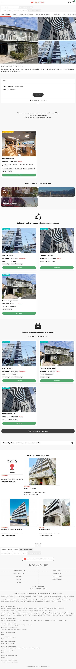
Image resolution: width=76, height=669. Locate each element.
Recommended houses (43, 14)
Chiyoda (3, 612)
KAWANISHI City (23, 648)
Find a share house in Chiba (8, 623)
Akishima (8, 615)
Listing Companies (57, 579)
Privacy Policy (57, 573)
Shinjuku (18, 612)
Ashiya (38, 648)
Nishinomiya (32, 648)
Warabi (44, 192)
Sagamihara (17, 629)
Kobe (16, 648)
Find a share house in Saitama (8, 618)
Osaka (2, 643)
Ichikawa (3, 625)
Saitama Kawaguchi (10, 202)
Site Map (19, 579)
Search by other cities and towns (23, 14)
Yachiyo (29, 625)
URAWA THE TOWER (46, 255)
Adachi (35, 613)
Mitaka (73, 613)
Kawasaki (10, 629)
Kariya (2, 634)
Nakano (70, 612)
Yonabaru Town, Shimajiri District (9, 662)
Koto (38, 612)
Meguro (49, 612)
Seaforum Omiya (7, 255)
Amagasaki (11, 648)
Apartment (56, 14)
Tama (49, 615)
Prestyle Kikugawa (30, 488)
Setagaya (58, 612)
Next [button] (34, 143)
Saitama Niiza (25, 620)
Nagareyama (17, 625)
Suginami (3, 613)
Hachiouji (53, 613)
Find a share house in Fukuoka (9, 655)
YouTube (45, 588)
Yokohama (3, 629)
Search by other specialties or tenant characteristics (22, 443)
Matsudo (24, 625)
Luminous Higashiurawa (10, 301)
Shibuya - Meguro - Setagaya (8, 610)
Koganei (24, 615)
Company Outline (57, 570)
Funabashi (9, 625)
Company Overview (19, 573)
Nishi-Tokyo (55, 615)
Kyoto (2, 638)
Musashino (67, 613)
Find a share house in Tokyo (8, 606)
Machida (19, 615)
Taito (28, 612)
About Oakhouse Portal (19, 570)
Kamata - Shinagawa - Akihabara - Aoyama (27, 610)
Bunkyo (24, 612)
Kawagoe (47, 620)
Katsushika (41, 613)
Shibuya (64, 612)
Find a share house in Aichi (8, 632)
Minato (13, 612)
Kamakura (24, 629)
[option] (19, 143)
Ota (54, 612)
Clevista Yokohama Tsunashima (11, 529)
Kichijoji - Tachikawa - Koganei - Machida (11, 608)
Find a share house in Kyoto (8, 637)
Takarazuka (4, 648)
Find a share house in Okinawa (9, 660)
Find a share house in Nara (8, 651)
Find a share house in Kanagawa (9, 627)
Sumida (33, 612)
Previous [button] (4, 143)
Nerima (30, 613)
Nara (2, 652)
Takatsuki (13, 643)
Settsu (7, 643)
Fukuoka (3, 657)
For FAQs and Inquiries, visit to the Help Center (39, 559)
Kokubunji (34, 615)
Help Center (19, 576)
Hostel (19, 582)
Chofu (13, 615)
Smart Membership (57, 576)
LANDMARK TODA (8, 158)
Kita (14, 613)
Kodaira (61, 615)
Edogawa (47, 613)
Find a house (6, 14)
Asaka (65, 620)
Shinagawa (43, 612)
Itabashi (25, 613)
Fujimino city (54, 620)
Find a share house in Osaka (8, 641)
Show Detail (19, 175)
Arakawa (19, 613)
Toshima (10, 613)
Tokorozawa (33, 620)
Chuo (8, 612)
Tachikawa (60, 613)
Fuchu (2, 615)
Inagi (70, 615)
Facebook (31, 588)
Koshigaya (40, 620)
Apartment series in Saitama (38, 431)
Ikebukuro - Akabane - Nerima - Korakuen (33, 608)
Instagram (38, 588)
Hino (29, 615)
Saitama (3, 620)
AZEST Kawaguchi (44, 529)
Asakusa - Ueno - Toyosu (45, 610)
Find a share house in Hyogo (8, 646)
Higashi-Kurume (42, 615)
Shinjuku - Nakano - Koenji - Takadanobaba (55, 608)
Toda (7, 192)
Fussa (66, 615)
